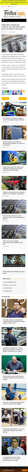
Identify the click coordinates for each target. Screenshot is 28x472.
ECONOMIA (12, 32)
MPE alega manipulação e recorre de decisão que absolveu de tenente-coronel (13, 430)
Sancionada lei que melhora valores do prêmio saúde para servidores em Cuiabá (13, 378)
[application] (14, 260)
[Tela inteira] (23, 265)
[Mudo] (21, 265)
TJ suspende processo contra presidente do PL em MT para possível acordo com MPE (11, 458)
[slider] (13, 265)
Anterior (6, 98)
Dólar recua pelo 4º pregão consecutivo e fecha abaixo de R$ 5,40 (12, 242)
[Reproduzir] (4, 265)
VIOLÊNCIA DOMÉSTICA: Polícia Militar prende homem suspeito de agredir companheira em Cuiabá (13, 349)
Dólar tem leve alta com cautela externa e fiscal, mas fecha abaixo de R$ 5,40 (14, 217)
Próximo (22, 98)
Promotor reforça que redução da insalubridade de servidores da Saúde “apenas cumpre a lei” (14, 321)
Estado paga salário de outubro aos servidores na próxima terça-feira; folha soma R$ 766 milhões (13, 168)
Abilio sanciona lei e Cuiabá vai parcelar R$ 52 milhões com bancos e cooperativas (14, 143)
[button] (14, 260)
